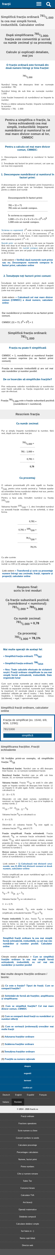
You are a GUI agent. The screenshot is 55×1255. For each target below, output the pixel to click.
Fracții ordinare (27, 1116)
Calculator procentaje (27, 1145)
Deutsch (6, 1095)
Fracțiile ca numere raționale (20, 1059)
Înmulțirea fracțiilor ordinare (20, 1051)
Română (18, 1102)
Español (30, 1095)
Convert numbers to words (27, 1138)
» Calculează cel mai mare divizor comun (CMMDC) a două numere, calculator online (27, 300)
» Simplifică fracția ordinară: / (22, 656)
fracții (6, 4)
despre (27, 1066)
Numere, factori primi (27, 1159)
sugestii (27, 1073)
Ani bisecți (27, 1202)
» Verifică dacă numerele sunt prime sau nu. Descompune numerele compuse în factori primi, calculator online (27, 262)
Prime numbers (27, 1166)
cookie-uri (27, 1088)
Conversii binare (27, 1188)
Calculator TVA (27, 1195)
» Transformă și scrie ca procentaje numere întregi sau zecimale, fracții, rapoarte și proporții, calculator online (27, 573)
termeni (27, 1080)
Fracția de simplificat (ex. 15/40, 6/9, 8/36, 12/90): (25, 722)
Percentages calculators (27, 1152)
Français (43, 1095)
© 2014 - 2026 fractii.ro (27, 1109)
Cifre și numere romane (27, 1174)
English (18, 1095)
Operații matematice (28, 1209)
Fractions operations (27, 1123)
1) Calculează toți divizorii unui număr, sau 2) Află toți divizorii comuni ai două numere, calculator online (27, 866)
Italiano (6, 1102)
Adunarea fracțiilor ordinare (19, 1036)
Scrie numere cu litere (27, 1130)
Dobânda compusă (27, 1217)
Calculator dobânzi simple (27, 1224)
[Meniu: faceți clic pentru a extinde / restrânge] (40, 4)
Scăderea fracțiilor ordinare (19, 1044)
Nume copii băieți (27, 1238)
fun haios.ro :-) (27, 1231)
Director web (27, 1245)
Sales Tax (27, 1181)
